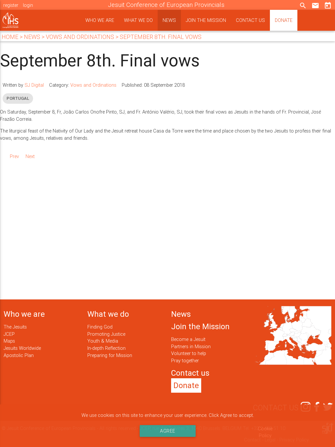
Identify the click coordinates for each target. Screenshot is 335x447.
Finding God (100, 327)
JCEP (9, 334)
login (28, 5)
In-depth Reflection (106, 348)
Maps (9, 341)
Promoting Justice (106, 334)
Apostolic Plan (19, 355)
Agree (167, 431)
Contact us (250, 20)
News (169, 20)
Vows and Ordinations (93, 85)
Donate (283, 20)
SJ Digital (34, 85)
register (10, 5)
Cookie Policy (265, 432)
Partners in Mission (191, 346)
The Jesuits (15, 327)
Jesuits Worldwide (22, 348)
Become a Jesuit (188, 339)
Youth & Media (102, 341)
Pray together (185, 360)
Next (30, 156)
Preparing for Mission (109, 355)
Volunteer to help (188, 353)
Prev (14, 156)
